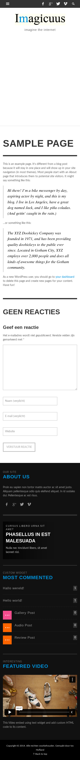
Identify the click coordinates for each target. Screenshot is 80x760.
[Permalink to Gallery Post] (7, 615)
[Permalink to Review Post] (7, 640)
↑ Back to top (40, 754)
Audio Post (23, 625)
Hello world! (12, 600)
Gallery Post (25, 613)
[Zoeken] (8, 4)
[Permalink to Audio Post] (7, 627)
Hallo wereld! (13, 588)
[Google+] (50, 4)
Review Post (25, 637)
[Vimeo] (65, 4)
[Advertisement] (40, 78)
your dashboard (65, 277)
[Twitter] (58, 4)
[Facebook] (43, 4)
